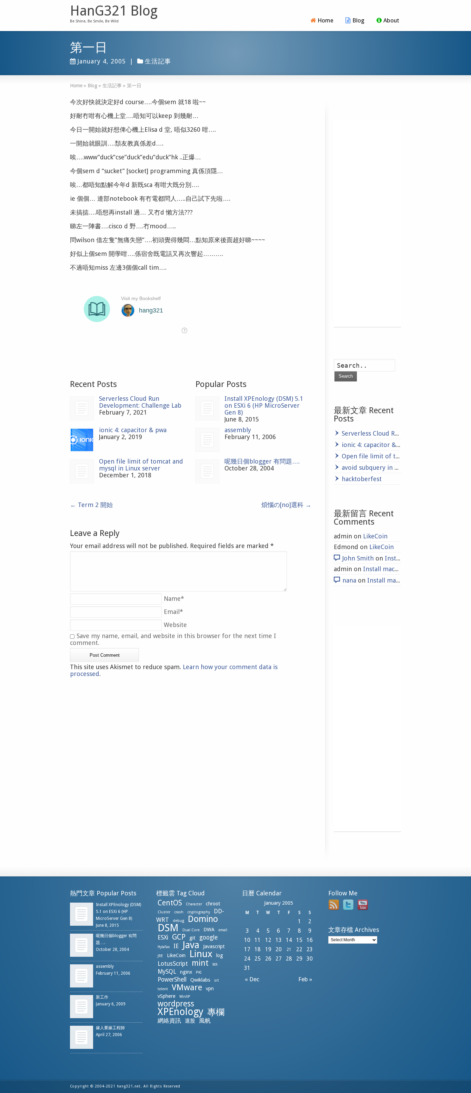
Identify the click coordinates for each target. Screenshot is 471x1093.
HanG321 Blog (114, 11)
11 (257, 940)
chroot (213, 904)
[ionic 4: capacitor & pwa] (82, 440)
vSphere (167, 996)
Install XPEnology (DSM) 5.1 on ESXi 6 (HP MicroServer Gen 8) (263, 405)
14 (289, 940)
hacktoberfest (362, 479)
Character (194, 904)
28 (289, 958)
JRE (160, 956)
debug (178, 920)
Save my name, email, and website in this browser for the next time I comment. (173, 639)
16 (310, 940)
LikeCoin (375, 536)
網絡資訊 (169, 1020)
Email (173, 611)
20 (278, 949)
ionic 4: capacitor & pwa (133, 430)
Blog (358, 20)
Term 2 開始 (91, 504)
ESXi (163, 937)
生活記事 (158, 61)
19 (268, 949)
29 (299, 958)
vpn (210, 988)
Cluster (164, 912)
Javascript (214, 946)
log (219, 955)
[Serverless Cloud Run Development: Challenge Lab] (82, 408)
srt (216, 980)
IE (176, 946)
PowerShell (172, 979)
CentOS (170, 902)
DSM (168, 928)
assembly (237, 430)
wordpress (176, 1003)
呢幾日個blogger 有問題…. (262, 461)
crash (178, 912)
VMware (187, 987)
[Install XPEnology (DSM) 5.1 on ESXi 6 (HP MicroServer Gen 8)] (207, 408)
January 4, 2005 (102, 61)
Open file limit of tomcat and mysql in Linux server (141, 465)
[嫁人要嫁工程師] (81, 1037)
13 (278, 940)
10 (247, 940)
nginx (186, 972)
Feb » (306, 979)
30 (310, 958)
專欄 (215, 1012)
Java (190, 945)
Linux (200, 954)
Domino (203, 919)
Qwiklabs (200, 980)
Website (175, 624)
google (208, 937)
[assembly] (207, 440)
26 (268, 958)
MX (215, 964)
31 (247, 968)
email (222, 930)
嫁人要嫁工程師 (110, 1027)
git (192, 938)
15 (299, 940)
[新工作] (81, 1006)
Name (174, 598)
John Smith (358, 558)
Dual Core (191, 930)
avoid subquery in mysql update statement (403, 467)
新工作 (102, 997)
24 (247, 958)
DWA (208, 929)
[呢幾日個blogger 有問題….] (207, 471)
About (391, 20)
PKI (198, 972)
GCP (179, 937)
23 (310, 949)
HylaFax (164, 947)
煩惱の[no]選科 (286, 504)
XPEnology (180, 1011)
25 (257, 958)
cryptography (198, 912)
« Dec (250, 979)
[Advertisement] (367, 223)
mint (200, 962)
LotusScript (173, 963)
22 (299, 949)
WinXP (184, 996)
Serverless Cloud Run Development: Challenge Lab (140, 402)
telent (163, 989)
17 (247, 949)
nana (349, 580)
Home (325, 20)
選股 (190, 1021)
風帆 (205, 1020)
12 (268, 940)
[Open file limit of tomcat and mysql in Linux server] (82, 471)
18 (257, 949)
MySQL (167, 971)
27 (278, 958)
